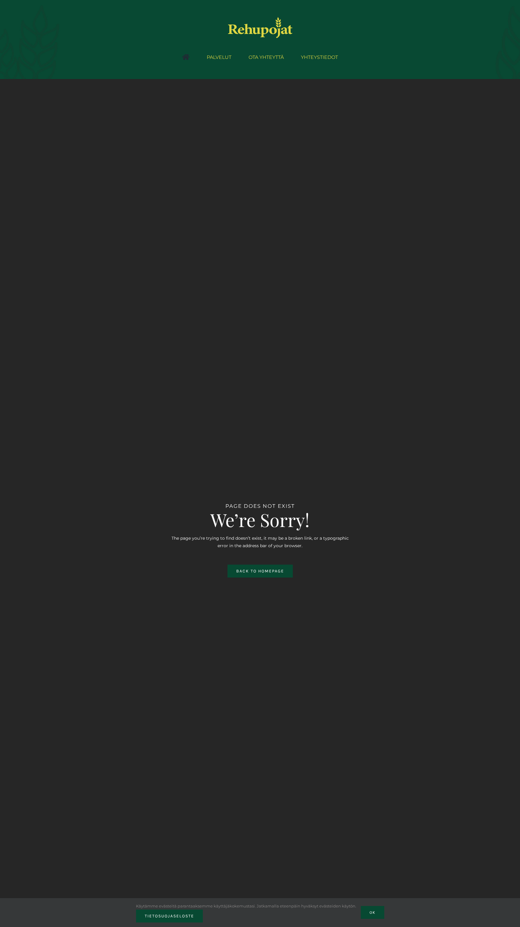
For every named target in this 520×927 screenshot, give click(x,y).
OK (373, 912)
